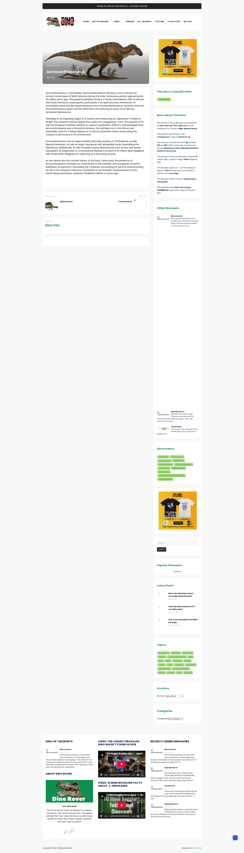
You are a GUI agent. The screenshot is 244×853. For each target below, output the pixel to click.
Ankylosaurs (164, 472)
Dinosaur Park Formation (181, 668)
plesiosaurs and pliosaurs (171, 475)
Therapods (164, 99)
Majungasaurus (171, 804)
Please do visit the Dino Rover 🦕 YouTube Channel (122, 6)
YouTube (159, 21)
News (117, 21)
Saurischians (165, 479)
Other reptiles (179, 468)
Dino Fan (51, 77)
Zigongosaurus (177, 411)
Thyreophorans (165, 464)
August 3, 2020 (53, 66)
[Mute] (138, 775)
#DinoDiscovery (163, 652)
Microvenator (177, 216)
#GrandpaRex (188, 652)
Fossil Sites (174, 21)
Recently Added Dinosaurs (169, 741)
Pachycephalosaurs (184, 464)
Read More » (70, 767)
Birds (190, 656)
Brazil (168, 660)
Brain (160, 660)
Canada (187, 660)
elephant (170, 672)
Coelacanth (179, 664)
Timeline (130, 21)
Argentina (162, 656)
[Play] (101, 775)
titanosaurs (164, 468)
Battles (188, 21)
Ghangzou (188, 672)
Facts (179, 672)
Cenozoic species (164, 460)
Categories (162, 718)
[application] (121, 764)
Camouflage (177, 660)
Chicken (161, 664)
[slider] (138, 765)
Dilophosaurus (191, 664)
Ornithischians (163, 456)
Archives (160, 696)
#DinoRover (176, 652)
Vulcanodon (176, 427)
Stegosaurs (178, 460)
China (170, 664)
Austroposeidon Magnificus (177, 656)
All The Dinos (144, 21)
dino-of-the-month (164, 668)
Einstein (161, 672)
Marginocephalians (177, 456)
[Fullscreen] (142, 775)
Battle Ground (100, 21)
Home (86, 21)
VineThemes (196, 848)
